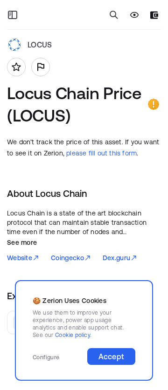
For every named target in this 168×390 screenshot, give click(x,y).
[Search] (114, 15)
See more (22, 242)
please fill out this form (101, 153)
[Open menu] (12, 15)
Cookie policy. (73, 335)
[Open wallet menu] (154, 15)
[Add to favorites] (16, 67)
